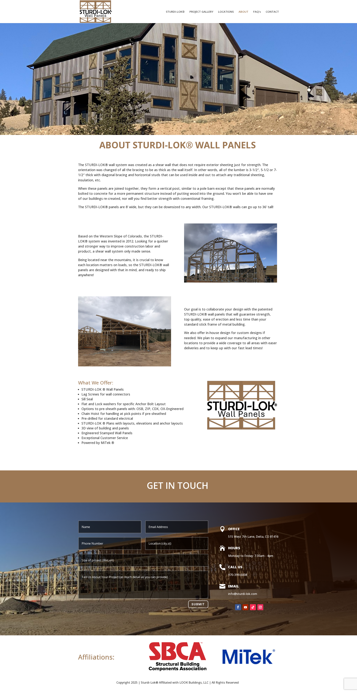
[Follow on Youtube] (245, 607)
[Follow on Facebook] (238, 607)
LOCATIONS (226, 11)
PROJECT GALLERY (201, 11)
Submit (198, 604)
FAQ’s (257, 11)
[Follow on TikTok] (253, 607)
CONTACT (272, 11)
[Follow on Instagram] (260, 607)
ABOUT (243, 11)
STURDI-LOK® (175, 11)
